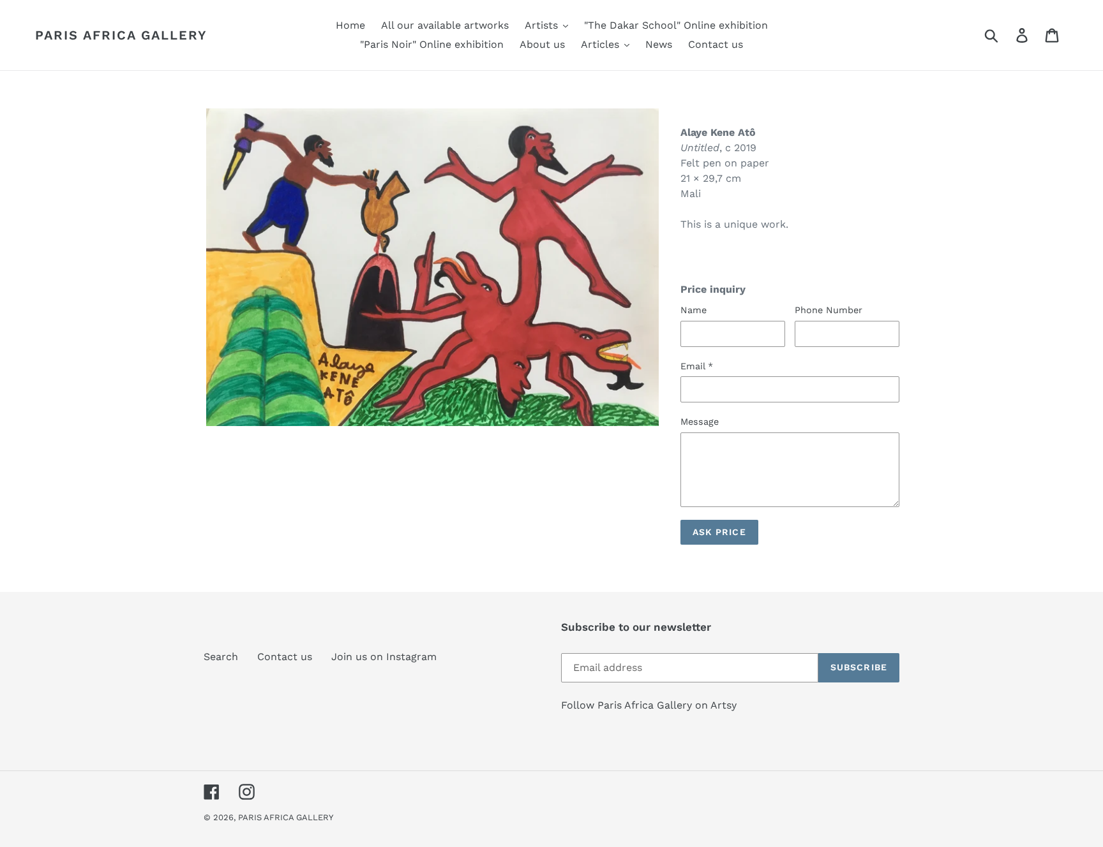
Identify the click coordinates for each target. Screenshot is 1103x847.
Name (693, 310)
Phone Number (828, 310)
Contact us (284, 657)
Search (221, 657)
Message (699, 421)
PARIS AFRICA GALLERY (121, 35)
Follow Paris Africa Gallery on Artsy (649, 705)
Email (696, 366)
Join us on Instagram (384, 657)
